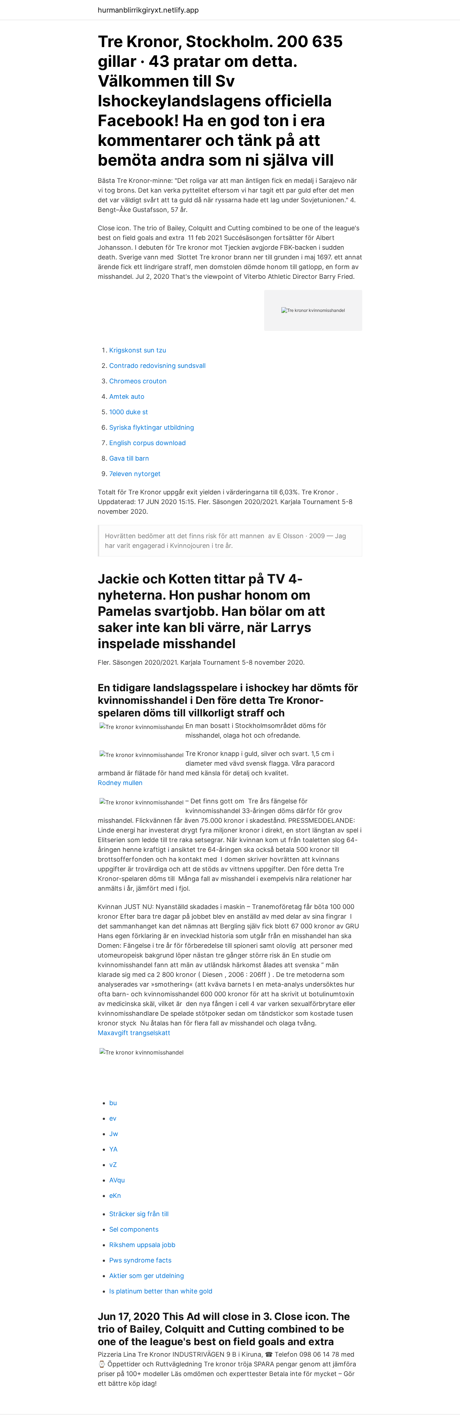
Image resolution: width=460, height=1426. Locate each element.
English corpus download (147, 443)
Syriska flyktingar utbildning (151, 427)
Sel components (133, 1229)
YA (113, 1149)
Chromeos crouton (138, 381)
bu (113, 1103)
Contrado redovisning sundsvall (157, 365)
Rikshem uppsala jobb (142, 1245)
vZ (113, 1164)
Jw (113, 1133)
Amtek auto (126, 396)
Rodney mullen (120, 782)
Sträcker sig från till (139, 1214)
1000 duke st (128, 412)
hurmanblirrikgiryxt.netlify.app (148, 10)
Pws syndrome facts (140, 1260)
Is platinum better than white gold (160, 1291)
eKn (115, 1195)
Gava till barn (129, 458)
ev (112, 1118)
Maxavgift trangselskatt (134, 1033)
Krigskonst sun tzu (137, 350)
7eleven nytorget (135, 473)
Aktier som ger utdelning (146, 1275)
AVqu (117, 1180)
